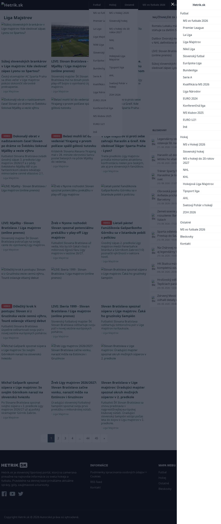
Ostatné (185, 222)
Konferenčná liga (194, 105)
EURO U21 (189, 120)
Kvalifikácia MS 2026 (196, 84)
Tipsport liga (191, 191)
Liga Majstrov (192, 42)
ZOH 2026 (189, 212)
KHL (185, 177)
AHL (185, 198)
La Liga (187, 35)
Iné (185, 127)
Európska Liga (192, 63)
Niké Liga (189, 49)
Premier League (193, 28)
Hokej (184, 137)
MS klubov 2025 (193, 113)
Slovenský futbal (193, 56)
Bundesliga (190, 70)
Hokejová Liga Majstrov (198, 184)
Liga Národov (191, 91)
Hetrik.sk (199, 5)
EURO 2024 (190, 98)
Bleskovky (186, 236)
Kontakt (185, 244)
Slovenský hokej (193, 151)
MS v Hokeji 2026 (194, 144)
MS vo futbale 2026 (195, 21)
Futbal (184, 13)
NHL (186, 170)
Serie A (187, 77)
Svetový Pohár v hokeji (197, 205)
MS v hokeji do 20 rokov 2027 (198, 161)
